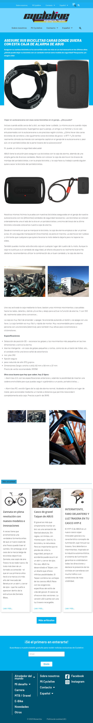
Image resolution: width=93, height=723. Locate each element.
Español (63, 5)
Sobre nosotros (21, 5)
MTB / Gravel (23, 695)
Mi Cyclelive (36, 5)
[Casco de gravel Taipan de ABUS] (46, 498)
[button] (74, 5)
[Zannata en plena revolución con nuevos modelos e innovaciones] (15, 498)
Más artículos (46, 620)
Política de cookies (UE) (56, 719)
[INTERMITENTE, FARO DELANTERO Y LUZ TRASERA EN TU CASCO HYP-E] (77, 497)
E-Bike (19, 701)
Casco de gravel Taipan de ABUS (43, 514)
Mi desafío (21, 684)
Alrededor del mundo (23, 677)
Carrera (19, 690)
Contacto (49, 5)
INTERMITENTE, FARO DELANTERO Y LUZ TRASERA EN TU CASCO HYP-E (77, 516)
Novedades (22, 706)
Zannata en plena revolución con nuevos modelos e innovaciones (14, 518)
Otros (18, 712)
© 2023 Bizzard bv (34, 719)
